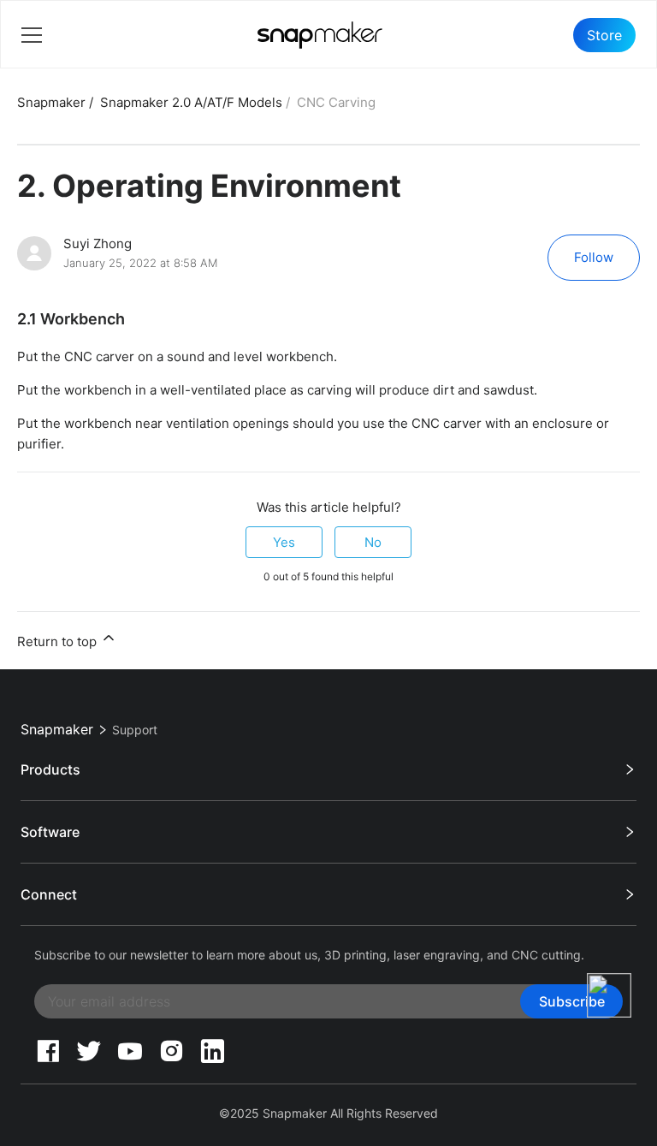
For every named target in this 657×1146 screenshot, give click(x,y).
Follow (593, 257)
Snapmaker (51, 102)
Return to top (58, 641)
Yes (284, 542)
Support (134, 729)
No (373, 542)
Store (604, 35)
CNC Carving (336, 102)
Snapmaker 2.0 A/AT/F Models (191, 102)
